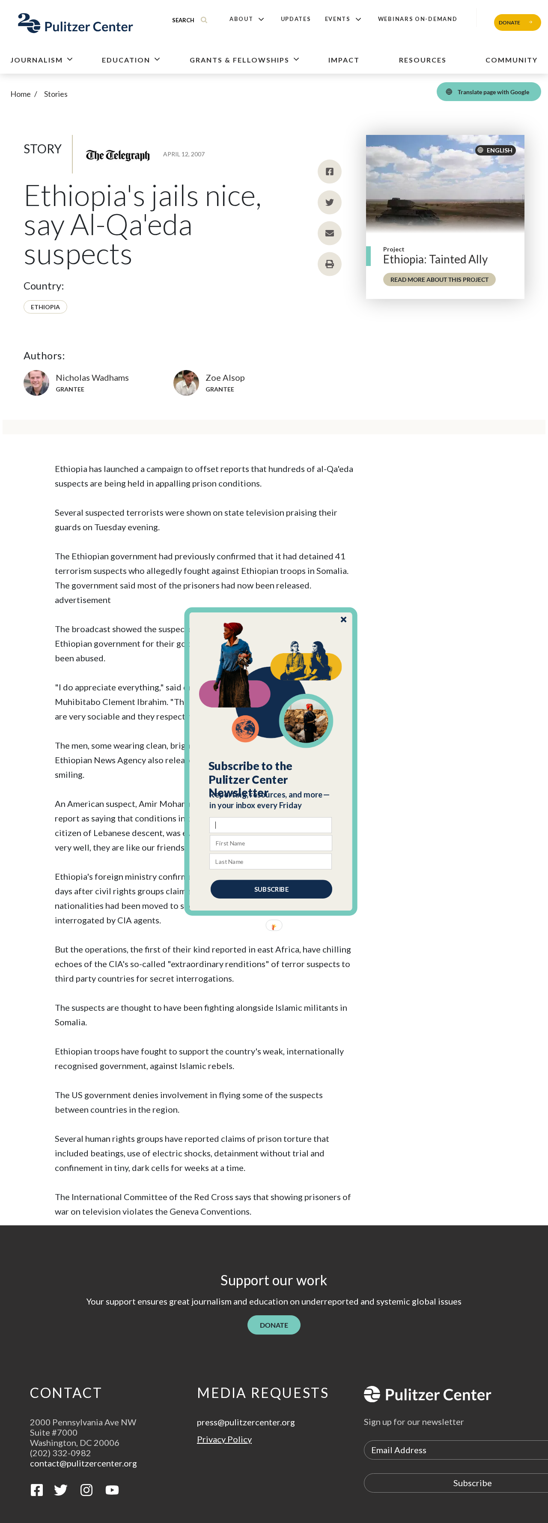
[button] (271, 779)
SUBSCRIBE (271, 889)
